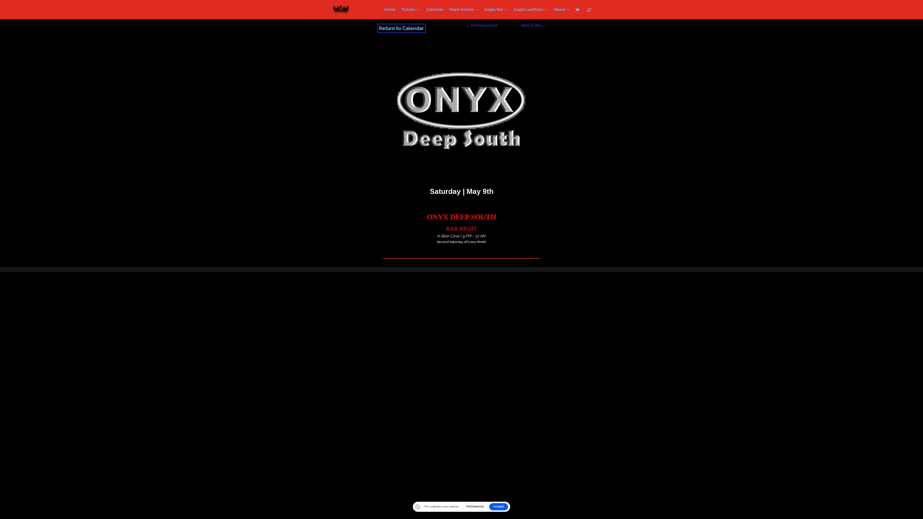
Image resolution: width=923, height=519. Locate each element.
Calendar (434, 10)
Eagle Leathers (528, 10)
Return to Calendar (401, 28)
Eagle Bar (494, 10)
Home (389, 10)
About (559, 10)
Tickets (408, 10)
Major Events (461, 10)
